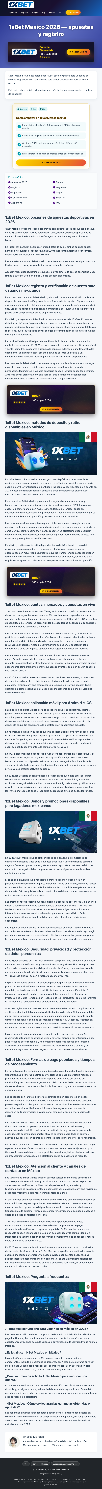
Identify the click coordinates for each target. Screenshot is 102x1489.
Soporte (60, 197)
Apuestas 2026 (19, 182)
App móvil (16, 202)
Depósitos (16, 192)
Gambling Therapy (40, 1464)
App (43, 12)
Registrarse (73, 12)
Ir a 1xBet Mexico (78, 51)
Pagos (35, 12)
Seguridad (61, 187)
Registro (24, 12)
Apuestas (13, 12)
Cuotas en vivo (19, 197)
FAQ (60, 12)
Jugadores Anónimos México (65, 1464)
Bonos (52, 12)
